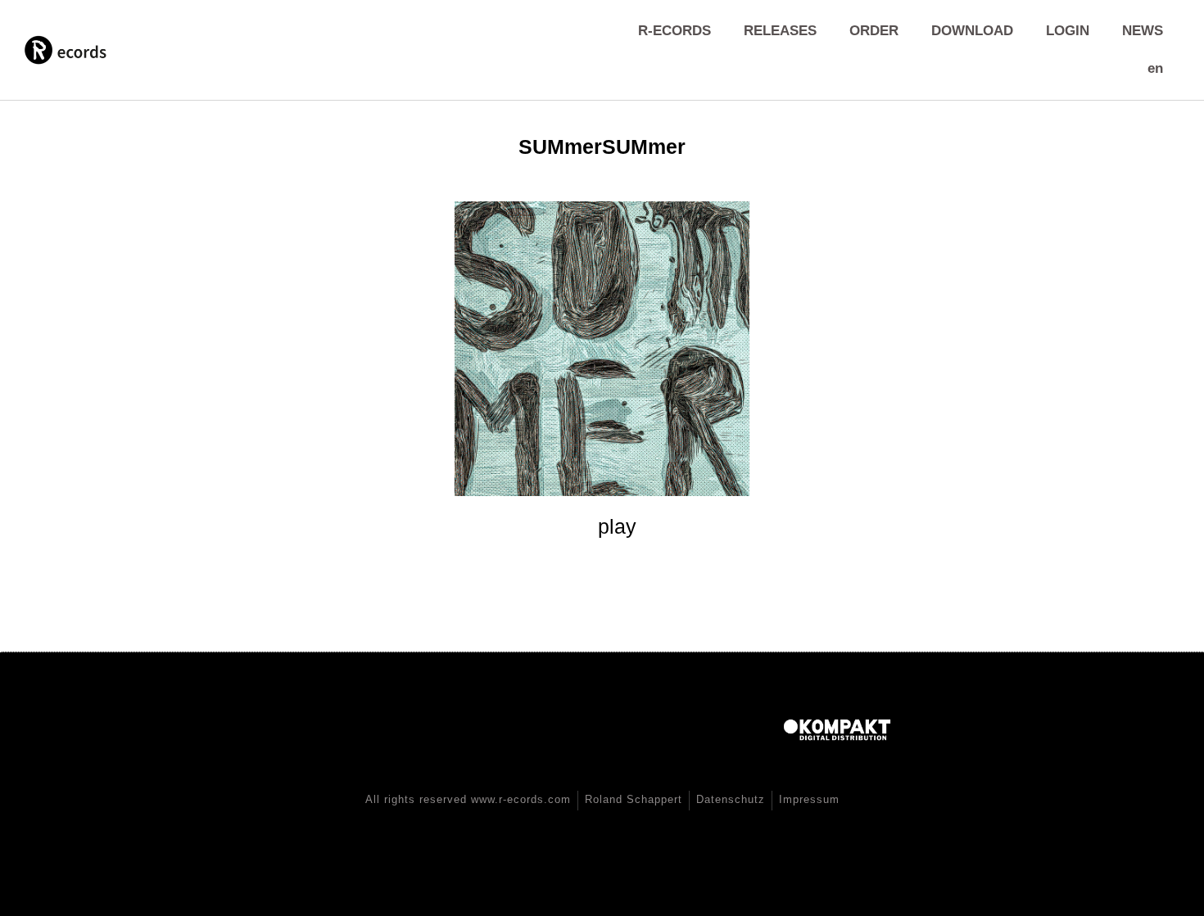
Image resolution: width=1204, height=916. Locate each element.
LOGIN (1067, 30)
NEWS (1142, 30)
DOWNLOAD (972, 30)
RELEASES (780, 30)
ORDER (873, 30)
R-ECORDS (674, 30)
